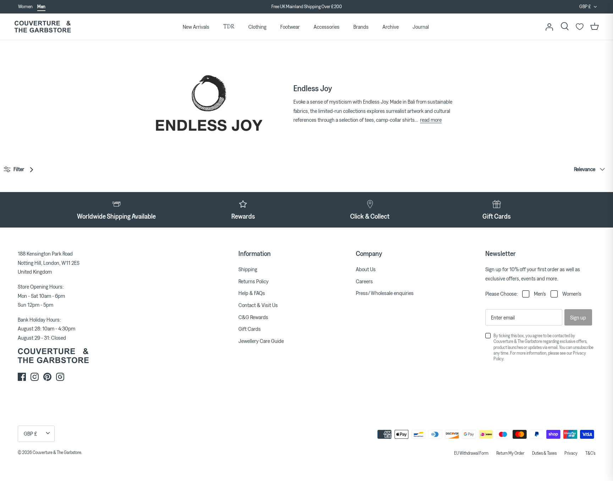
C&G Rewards (253, 317)
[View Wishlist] (579, 26)
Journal (421, 26)
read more (431, 119)
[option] (306, 6)
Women (25, 6)
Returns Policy (253, 281)
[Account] (549, 26)
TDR (228, 26)
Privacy (571, 452)
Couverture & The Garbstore (57, 452)
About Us (366, 269)
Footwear (290, 26)
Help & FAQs (251, 293)
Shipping (247, 269)
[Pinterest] (47, 377)
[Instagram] (35, 377)
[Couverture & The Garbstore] (42, 27)
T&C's (590, 452)
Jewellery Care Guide (261, 341)
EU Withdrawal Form (471, 452)
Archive (390, 26)
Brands (361, 26)
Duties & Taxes (544, 452)
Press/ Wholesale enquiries (385, 293)
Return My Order (510, 452)
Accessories (326, 26)
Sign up (578, 317)
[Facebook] (22, 377)
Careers (364, 281)
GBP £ (585, 6)
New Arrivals (196, 26)
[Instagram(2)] (60, 377)
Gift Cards (249, 329)
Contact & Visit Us (258, 305)
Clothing (257, 26)
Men (41, 6)
